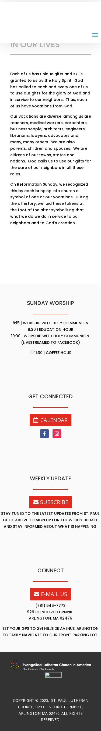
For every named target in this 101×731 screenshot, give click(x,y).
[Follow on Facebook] (44, 433)
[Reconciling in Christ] (53, 676)
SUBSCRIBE (54, 502)
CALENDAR (54, 420)
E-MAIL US (54, 594)
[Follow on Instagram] (57, 433)
